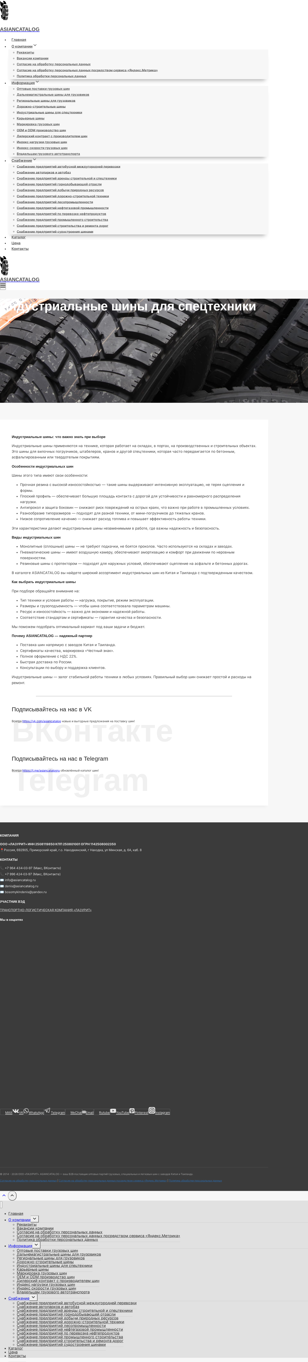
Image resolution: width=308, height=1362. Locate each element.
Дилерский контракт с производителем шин (52, 136)
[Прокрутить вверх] (4, 1196)
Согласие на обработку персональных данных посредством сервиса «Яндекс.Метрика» (87, 70)
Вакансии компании (32, 58)
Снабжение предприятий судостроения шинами (55, 231)
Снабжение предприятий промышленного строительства (62, 220)
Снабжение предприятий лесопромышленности (55, 202)
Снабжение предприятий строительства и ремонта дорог (62, 226)
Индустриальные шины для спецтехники (49, 112)
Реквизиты (25, 52)
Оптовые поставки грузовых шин (43, 89)
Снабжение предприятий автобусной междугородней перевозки (68, 166)
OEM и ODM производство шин (41, 130)
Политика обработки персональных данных (51, 76)
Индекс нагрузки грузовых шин (42, 142)
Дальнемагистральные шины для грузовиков (53, 95)
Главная (19, 40)
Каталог (19, 237)
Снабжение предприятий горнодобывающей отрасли (59, 184)
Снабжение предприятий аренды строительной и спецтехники (67, 178)
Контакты (20, 249)
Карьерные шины (30, 118)
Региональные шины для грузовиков (46, 100)
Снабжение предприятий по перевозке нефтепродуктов (61, 214)
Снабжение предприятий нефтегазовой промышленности (63, 208)
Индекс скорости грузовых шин (42, 148)
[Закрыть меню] (1, 1204)
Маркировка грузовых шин (38, 124)
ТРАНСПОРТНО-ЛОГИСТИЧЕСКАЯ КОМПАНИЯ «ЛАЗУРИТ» (46, 910)
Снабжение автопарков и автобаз (44, 172)
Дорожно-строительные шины (41, 106)
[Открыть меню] (3, 286)
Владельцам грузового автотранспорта (48, 154)
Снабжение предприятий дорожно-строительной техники (63, 196)
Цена (16, 243)
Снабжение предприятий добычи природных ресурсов (60, 190)
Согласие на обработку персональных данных (54, 64)
